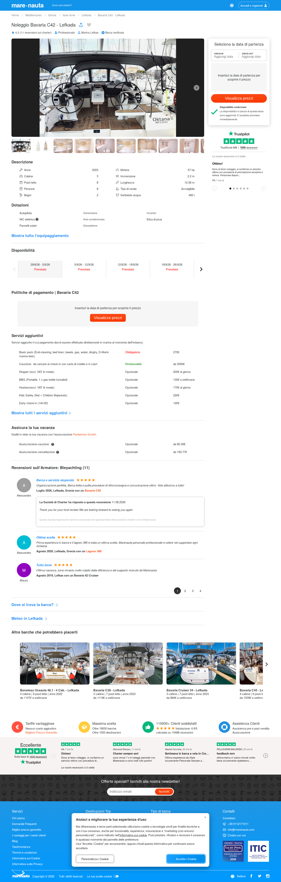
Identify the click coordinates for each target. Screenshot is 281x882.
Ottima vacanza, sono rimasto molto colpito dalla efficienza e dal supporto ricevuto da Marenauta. (96, 570)
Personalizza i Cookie (95, 859)
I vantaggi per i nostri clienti (29, 835)
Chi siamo (18, 818)
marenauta (27, 5)
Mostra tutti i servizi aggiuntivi (39, 412)
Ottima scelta (45, 537)
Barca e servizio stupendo (55, 480)
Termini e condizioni (24, 852)
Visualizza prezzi (108, 318)
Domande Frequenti (24, 824)
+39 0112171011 (238, 824)
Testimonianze (21, 847)
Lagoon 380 (94, 551)
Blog (15, 841)
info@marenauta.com (241, 829)
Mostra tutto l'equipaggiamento (40, 235)
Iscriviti (164, 791)
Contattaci (229, 818)
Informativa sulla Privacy (27, 864)
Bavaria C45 (93, 490)
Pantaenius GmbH (84, 434)
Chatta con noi (237, 835)
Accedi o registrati (251, 5)
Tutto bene (44, 565)
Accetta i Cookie (186, 859)
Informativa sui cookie (133, 835)
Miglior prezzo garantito (26, 829)
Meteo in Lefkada (27, 618)
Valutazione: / (176, 730)
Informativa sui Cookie (26, 858)
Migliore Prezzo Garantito (41, 732)
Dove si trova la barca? (33, 604)
